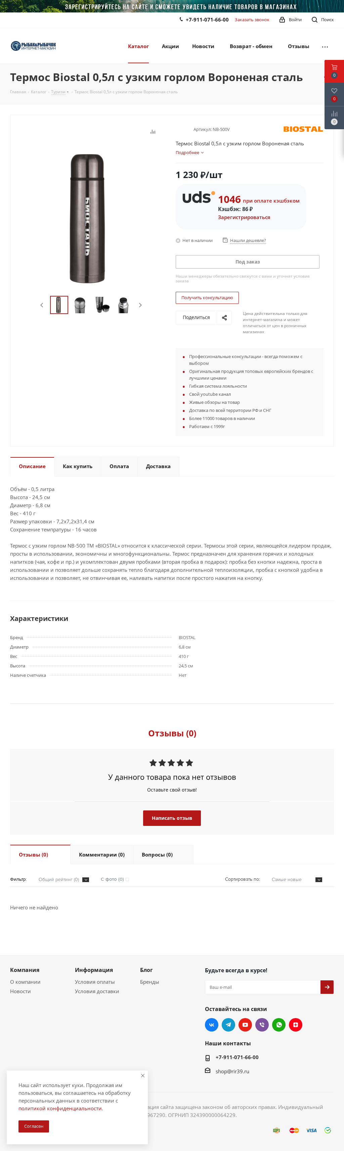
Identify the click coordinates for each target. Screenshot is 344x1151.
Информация (94, 970)
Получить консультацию (207, 297)
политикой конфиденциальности (60, 1108)
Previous (42, 305)
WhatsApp (279, 1025)
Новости (20, 991)
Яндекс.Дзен (295, 1025)
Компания (24, 970)
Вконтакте (211, 1025)
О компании (25, 981)
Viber (262, 1025)
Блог (146, 970)
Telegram (228, 1025)
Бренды (149, 981)
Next (140, 305)
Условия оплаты (95, 981)
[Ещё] (325, 45)
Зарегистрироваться (244, 217)
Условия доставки (97, 991)
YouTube (245, 1025)
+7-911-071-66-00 (207, 19)
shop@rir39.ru (232, 1071)
